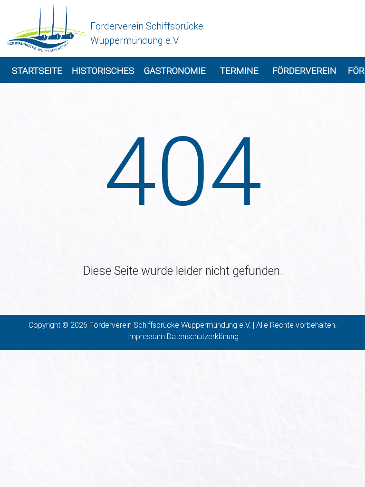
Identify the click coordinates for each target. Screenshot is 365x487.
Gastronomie (175, 70)
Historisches (103, 70)
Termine (239, 70)
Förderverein (304, 70)
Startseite (37, 70)
